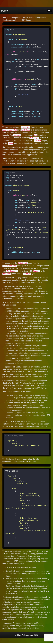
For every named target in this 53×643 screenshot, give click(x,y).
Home (4, 10)
